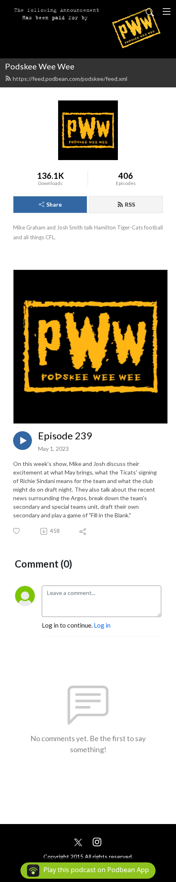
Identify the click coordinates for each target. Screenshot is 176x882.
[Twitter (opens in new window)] (78, 841)
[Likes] (17, 531)
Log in (102, 625)
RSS (130, 204)
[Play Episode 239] (22, 440)
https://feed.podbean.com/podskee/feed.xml (70, 78)
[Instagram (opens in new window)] (97, 841)
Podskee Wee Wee (39, 66)
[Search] (149, 11)
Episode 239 (65, 435)
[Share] (83, 531)
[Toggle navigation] (166, 11)
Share (54, 204)
